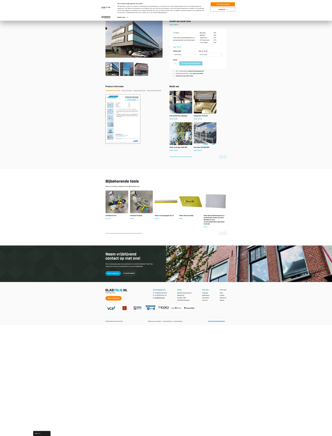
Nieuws (222, 300)
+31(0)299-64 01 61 (161, 295)
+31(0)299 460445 (129, 273)
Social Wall (205, 298)
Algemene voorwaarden (154, 321)
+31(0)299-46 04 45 (161, 293)
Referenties (205, 295)
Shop (221, 293)
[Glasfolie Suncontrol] (116, 291)
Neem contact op (113, 273)
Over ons (205, 300)
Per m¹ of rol (203, 51)
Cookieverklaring (178, 321)
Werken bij (223, 298)
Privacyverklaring (167, 321)
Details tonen (121, 17)
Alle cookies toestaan (222, 4)
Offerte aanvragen (114, 298)
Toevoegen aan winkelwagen (190, 63)
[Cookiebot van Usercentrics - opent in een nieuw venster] (106, 17)
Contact (222, 295)
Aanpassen (221, 9)
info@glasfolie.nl (160, 298)
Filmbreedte (177, 51)
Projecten (205, 293)
